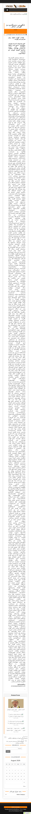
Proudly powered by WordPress (12, 809)
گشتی (7, 34)
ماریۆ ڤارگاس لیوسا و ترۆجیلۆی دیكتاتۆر (18, 738)
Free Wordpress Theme (17, 810)
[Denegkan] (15, 7)
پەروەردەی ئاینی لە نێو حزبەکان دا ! (16, 723)
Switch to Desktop (15, 807)
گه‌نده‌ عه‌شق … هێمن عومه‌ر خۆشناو (15, 709)
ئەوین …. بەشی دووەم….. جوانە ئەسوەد (16, 730)
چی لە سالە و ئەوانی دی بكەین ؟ (15, 716)
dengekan (13, 34)
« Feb (24, 786)
